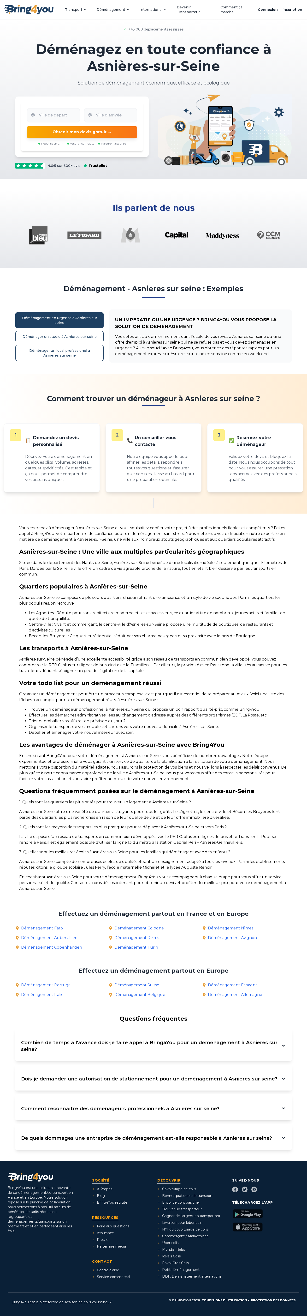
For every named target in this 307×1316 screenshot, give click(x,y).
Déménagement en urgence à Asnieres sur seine (59, 320)
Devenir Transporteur (188, 9)
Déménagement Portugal (46, 985)
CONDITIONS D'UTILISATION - (225, 1300)
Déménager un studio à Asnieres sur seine (60, 336)
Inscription (292, 9)
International (151, 9)
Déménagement (111, 9)
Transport (73, 9)
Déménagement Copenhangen (51, 947)
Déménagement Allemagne (235, 994)
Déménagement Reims (136, 937)
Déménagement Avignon (232, 937)
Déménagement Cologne (139, 928)
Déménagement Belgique (139, 994)
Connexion (268, 9)
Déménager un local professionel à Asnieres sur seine (59, 353)
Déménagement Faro (42, 928)
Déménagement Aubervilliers (49, 937)
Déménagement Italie (42, 994)
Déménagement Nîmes (230, 928)
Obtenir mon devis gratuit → (82, 132)
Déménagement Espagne (233, 985)
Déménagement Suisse (136, 985)
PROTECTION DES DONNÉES (273, 1300)
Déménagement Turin (136, 947)
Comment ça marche (231, 9)
